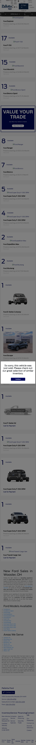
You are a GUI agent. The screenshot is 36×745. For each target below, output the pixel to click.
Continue (18, 379)
